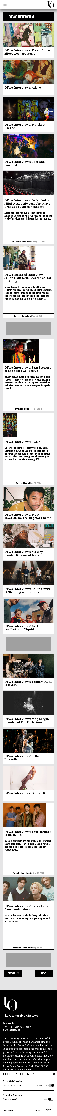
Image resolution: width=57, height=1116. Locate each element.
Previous (13, 973)
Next (44, 973)
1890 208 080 (40, 1066)
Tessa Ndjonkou (23, 315)
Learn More (8, 1110)
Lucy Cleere (23, 482)
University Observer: (25, 1085)
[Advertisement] (28, 328)
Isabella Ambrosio (24, 872)
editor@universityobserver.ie (18, 1027)
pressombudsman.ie (21, 1069)
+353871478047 (12, 1030)
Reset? (38, 1110)
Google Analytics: (25, 1099)
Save (48, 1110)
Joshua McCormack (23, 241)
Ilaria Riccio (23, 408)
